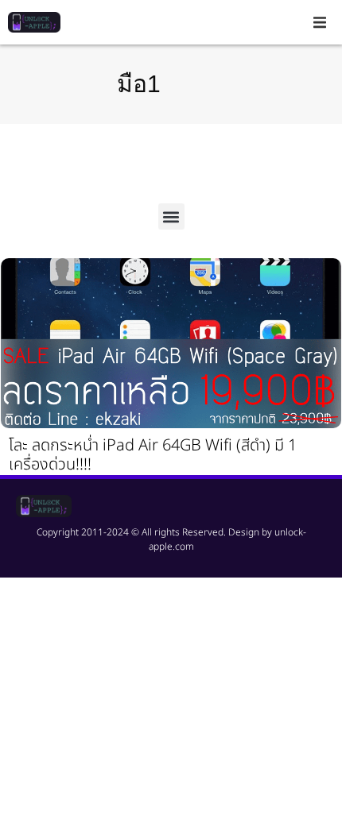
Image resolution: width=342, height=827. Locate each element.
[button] (319, 22)
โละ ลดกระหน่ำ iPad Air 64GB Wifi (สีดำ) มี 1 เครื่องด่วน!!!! (153, 455)
